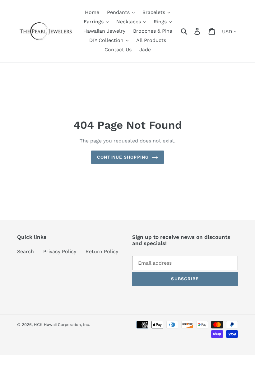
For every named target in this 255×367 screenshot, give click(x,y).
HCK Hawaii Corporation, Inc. (62, 324)
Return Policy (102, 251)
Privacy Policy (59, 251)
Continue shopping (123, 157)
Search (25, 251)
